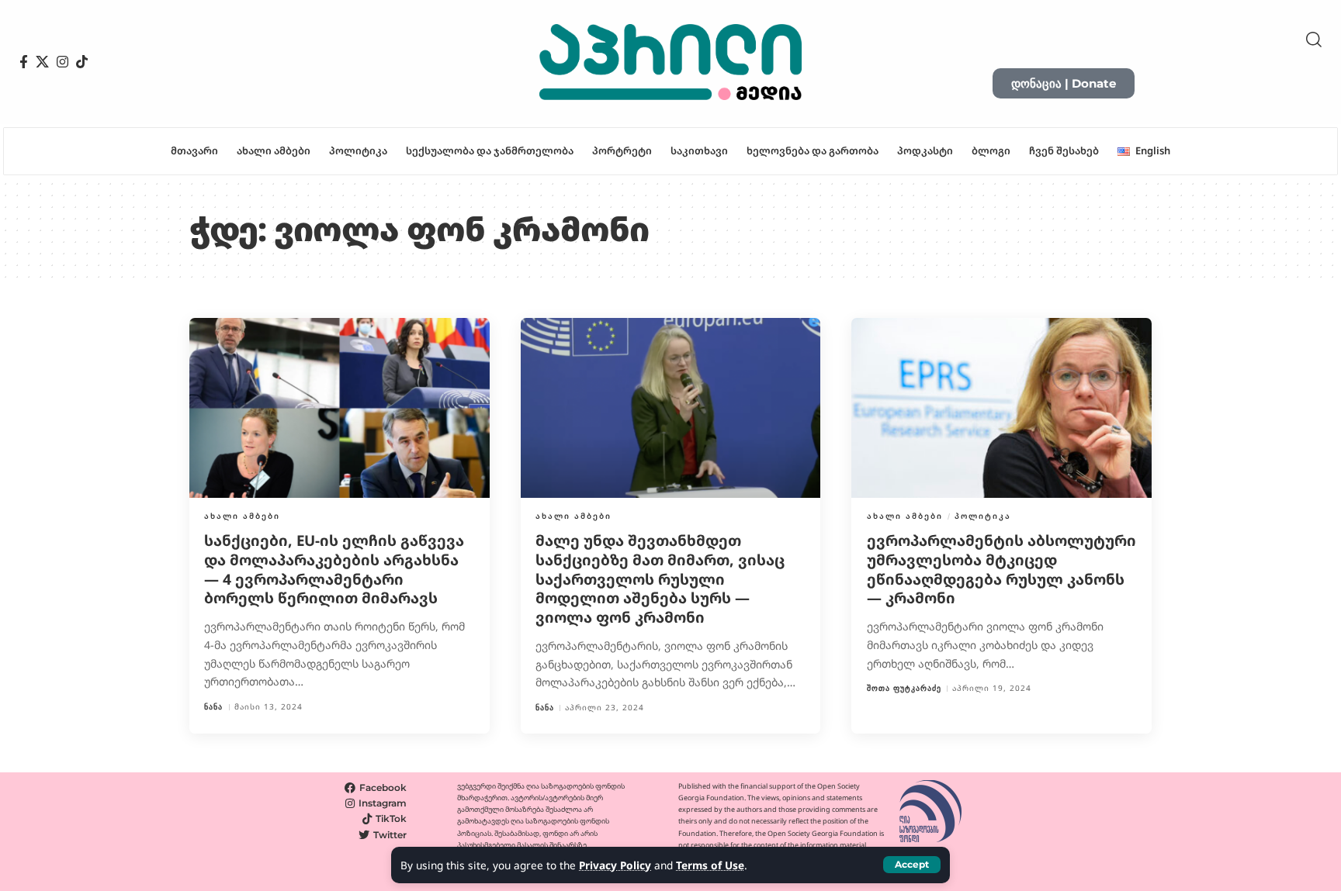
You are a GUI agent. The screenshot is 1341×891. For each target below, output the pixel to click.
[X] (42, 62)
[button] (912, 864)
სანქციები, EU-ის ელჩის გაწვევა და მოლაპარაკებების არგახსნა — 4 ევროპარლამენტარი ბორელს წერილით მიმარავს (334, 569)
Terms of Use (710, 865)
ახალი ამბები (242, 515)
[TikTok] (82, 62)
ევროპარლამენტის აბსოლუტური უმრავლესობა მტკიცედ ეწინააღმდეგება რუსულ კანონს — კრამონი (1001, 569)
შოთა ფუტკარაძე (904, 688)
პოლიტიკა (983, 515)
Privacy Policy (615, 865)
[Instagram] (62, 62)
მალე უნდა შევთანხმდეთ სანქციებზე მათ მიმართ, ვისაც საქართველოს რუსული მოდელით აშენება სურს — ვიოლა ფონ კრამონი (660, 578)
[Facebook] (24, 62)
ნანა (213, 707)
